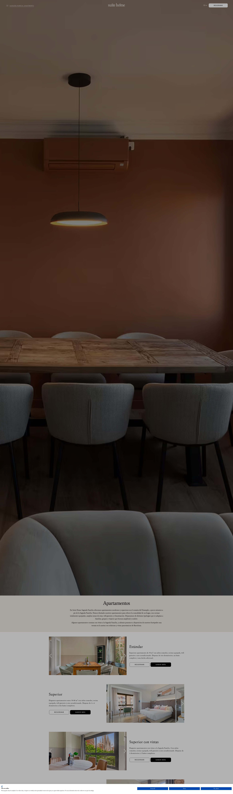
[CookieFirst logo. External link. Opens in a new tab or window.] (2, 786)
